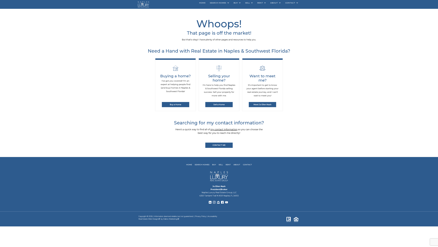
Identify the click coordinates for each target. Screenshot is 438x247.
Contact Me (219, 145)
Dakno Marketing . (171, 219)
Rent (228, 165)
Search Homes (202, 165)
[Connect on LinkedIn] (210, 203)
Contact (247, 165)
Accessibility (212, 216)
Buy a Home (175, 104)
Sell (221, 165)
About (236, 165)
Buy (214, 165)
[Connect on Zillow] (218, 203)
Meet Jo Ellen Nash (262, 104)
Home (202, 3)
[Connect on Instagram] (214, 203)
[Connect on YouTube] (226, 203)
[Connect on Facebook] (222, 203)
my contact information (223, 129)
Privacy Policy (200, 216)
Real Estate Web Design (148, 219)
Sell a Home (219, 104)
